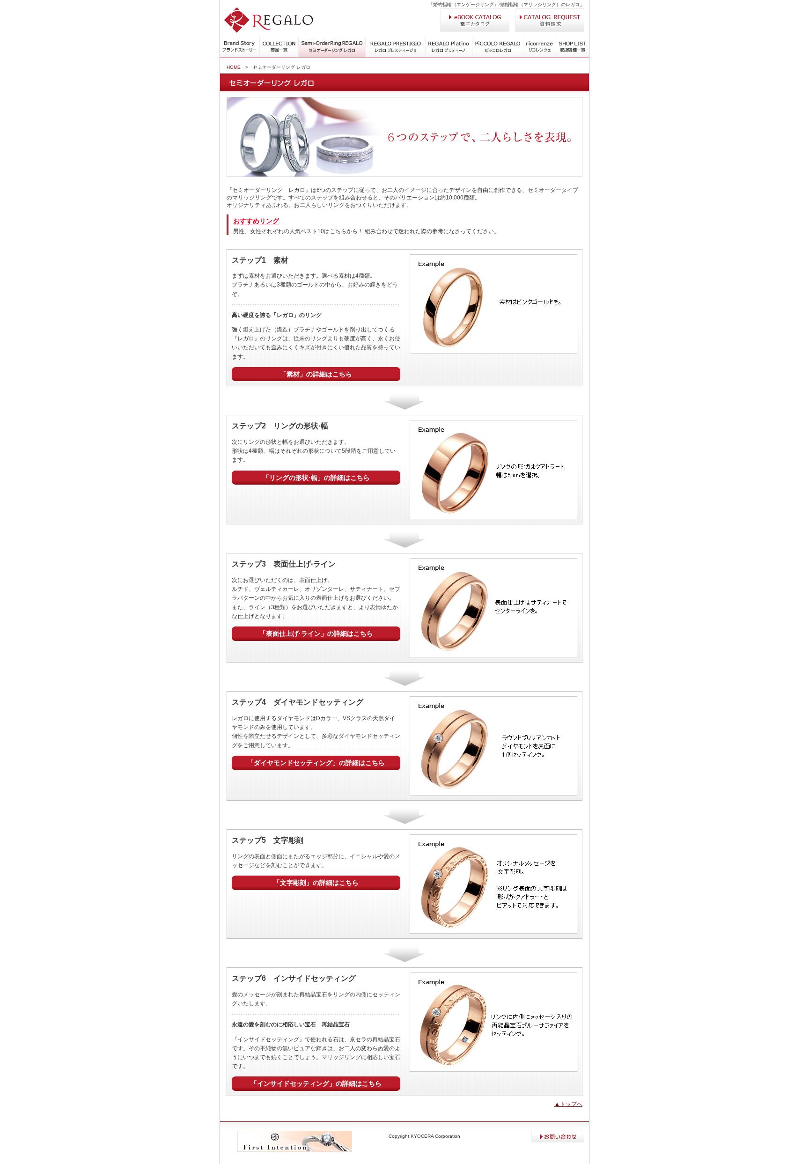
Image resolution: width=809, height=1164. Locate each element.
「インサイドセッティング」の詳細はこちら (316, 1083)
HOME (234, 67)
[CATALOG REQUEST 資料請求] (549, 30)
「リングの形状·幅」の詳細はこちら (316, 477)
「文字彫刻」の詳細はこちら (316, 882)
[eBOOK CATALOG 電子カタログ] (474, 30)
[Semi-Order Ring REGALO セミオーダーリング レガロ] (332, 45)
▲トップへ (568, 1104)
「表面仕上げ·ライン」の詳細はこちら (316, 633)
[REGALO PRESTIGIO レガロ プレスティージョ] (395, 56)
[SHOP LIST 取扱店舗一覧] (572, 56)
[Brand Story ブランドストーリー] (240, 56)
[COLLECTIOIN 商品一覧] (279, 56)
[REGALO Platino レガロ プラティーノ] (448, 45)
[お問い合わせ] (557, 1140)
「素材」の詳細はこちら (316, 374)
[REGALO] (268, 31)
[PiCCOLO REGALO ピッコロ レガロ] (497, 56)
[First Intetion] (294, 1150)
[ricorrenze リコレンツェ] (539, 56)
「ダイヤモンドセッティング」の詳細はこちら (316, 762)
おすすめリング (256, 221)
